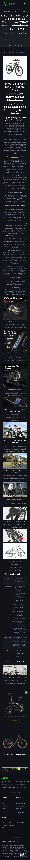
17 (20, 768)
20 (3, 770)
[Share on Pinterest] (18, 45)
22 (7, 770)
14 (14, 768)
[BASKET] (25, 3)
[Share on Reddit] (21, 45)
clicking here (21, 683)
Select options (15, 760)
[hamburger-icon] (21, 3)
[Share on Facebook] (6, 45)
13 (12, 768)
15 (16, 768)
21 (5, 770)
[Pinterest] (14, 792)
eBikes (9, 51)
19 (25, 768)
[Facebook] (2, 792)
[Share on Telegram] (24, 45)
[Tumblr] (19, 792)
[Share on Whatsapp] (15, 45)
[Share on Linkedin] (12, 45)
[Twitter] (7, 792)
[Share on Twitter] (9, 45)
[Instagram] (12, 792)
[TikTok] (17, 792)
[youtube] (4, 792)
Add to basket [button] (15, 722)
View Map (4, 827)
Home (4, 51)
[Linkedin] (9, 792)
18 (22, 768)
